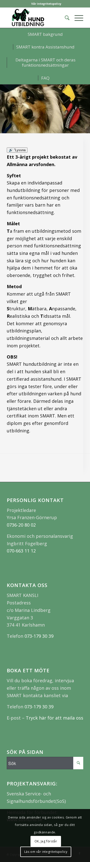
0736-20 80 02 (21, 525)
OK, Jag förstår (45, 841)
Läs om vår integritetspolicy (46, 852)
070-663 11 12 (21, 551)
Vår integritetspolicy (46, 3)
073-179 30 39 (39, 636)
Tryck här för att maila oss (54, 718)
